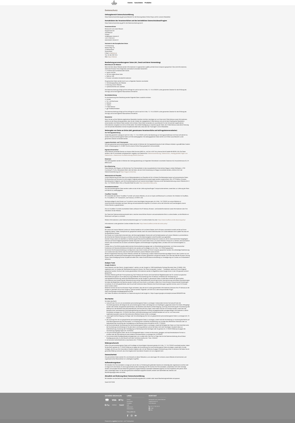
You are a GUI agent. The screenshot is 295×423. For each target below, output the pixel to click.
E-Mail (151, 408)
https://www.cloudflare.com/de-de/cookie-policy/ (153, 223)
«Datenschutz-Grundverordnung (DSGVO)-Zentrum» (128, 155)
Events (130, 3)
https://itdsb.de (112, 57)
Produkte (148, 3)
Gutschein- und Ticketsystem (123, 421)
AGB (128, 405)
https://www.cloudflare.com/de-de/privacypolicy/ (172, 220)
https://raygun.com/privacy (128, 172)
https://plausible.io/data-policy (148, 183)
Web (151, 410)
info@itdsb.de (113, 53)
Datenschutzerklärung (154, 153)
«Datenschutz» (165, 153)
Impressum (130, 407)
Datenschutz (130, 408)
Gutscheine (138, 3)
